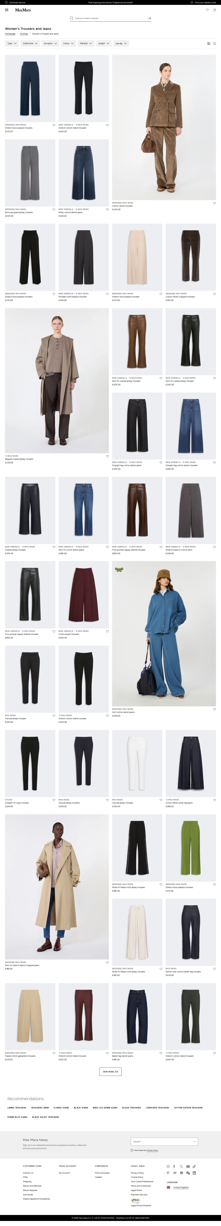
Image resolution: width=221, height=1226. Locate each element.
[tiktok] (194, 1166)
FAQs (25, 1177)
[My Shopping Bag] (214, 10)
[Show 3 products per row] (209, 43)
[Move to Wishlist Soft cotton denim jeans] (214, 709)
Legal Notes (136, 1190)
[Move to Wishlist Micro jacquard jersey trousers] (53, 209)
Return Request (30, 1190)
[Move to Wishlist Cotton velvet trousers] (214, 203)
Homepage (10, 33)
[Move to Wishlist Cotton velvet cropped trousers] (214, 294)
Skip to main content (12, 1)
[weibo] (175, 1173)
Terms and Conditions (141, 1185)
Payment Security (139, 1194)
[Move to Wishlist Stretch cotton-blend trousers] (107, 125)
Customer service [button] (31, 3)
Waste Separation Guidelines (36, 1198)
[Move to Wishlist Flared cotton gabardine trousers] (53, 1053)
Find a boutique (102, 1173)
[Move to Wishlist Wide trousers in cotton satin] (214, 547)
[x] (181, 1166)
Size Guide (28, 1194)
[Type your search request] (149, 18)
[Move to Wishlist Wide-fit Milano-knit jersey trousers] (161, 884)
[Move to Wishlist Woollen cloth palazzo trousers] (107, 294)
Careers (98, 1177)
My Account (64, 1173)
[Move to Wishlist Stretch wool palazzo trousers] (53, 125)
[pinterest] (168, 1173)
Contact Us (28, 1173)
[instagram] (168, 1166)
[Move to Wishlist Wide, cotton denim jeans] (107, 209)
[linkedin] (194, 1173)
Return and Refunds (32, 1185)
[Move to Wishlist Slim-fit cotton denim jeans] (107, 547)
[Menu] (6, 10)
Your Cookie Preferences (142, 1181)
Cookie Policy (137, 1177)
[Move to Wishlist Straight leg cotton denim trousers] (214, 462)
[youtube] (187, 1166)
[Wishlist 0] (207, 10)
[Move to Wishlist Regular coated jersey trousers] (107, 456)
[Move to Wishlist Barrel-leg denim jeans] (161, 1053)
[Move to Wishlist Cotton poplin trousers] (107, 631)
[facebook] (175, 1166)
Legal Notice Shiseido (141, 1205)
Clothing (24, 33)
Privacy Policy (152, 1150)
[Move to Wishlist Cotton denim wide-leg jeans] (214, 800)
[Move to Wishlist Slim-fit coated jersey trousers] (161, 378)
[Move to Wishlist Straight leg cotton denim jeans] (161, 462)
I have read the (146, 1150)
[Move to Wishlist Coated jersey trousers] (53, 547)
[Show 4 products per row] (214, 43)
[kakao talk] (181, 1173)
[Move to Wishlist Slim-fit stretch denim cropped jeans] (107, 962)
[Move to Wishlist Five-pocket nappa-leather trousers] (161, 547)
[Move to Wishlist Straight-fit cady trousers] (53, 800)
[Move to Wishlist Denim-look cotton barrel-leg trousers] (214, 969)
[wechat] (187, 1173)
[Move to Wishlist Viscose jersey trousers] (53, 715)
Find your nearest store (205, 2)
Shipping (27, 1181)
